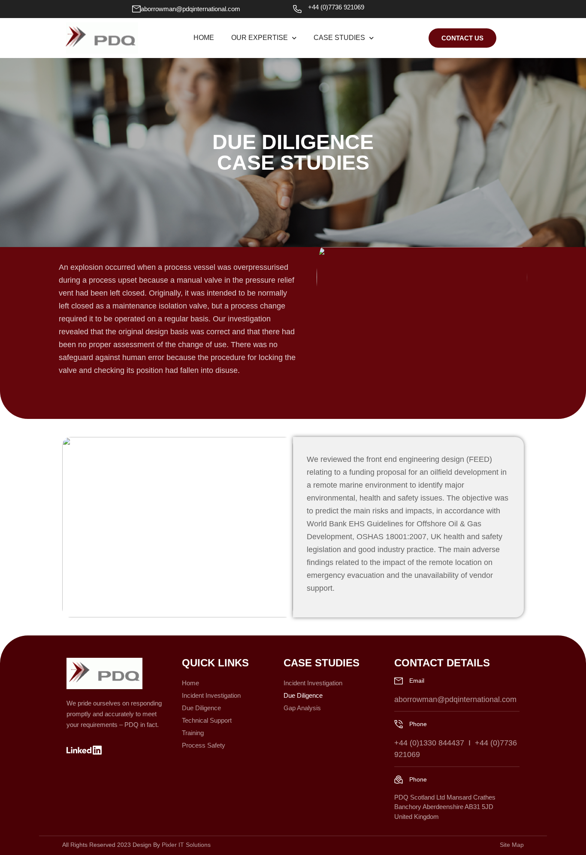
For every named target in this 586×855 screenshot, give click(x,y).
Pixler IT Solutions (186, 844)
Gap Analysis (302, 707)
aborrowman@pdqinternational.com (190, 8)
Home (203, 37)
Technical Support (207, 720)
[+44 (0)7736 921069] (297, 9)
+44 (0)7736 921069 (336, 7)
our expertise (259, 37)
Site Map (512, 844)
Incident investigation (211, 695)
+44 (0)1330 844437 (429, 743)
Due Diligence (201, 707)
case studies (339, 37)
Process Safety (203, 745)
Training (193, 732)
